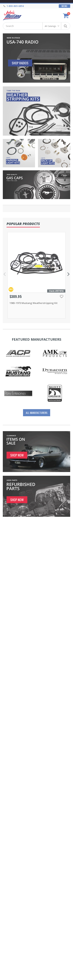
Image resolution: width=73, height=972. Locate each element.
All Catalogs (50, 26)
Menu (64, 6)
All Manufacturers (36, 413)
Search (65, 25)
